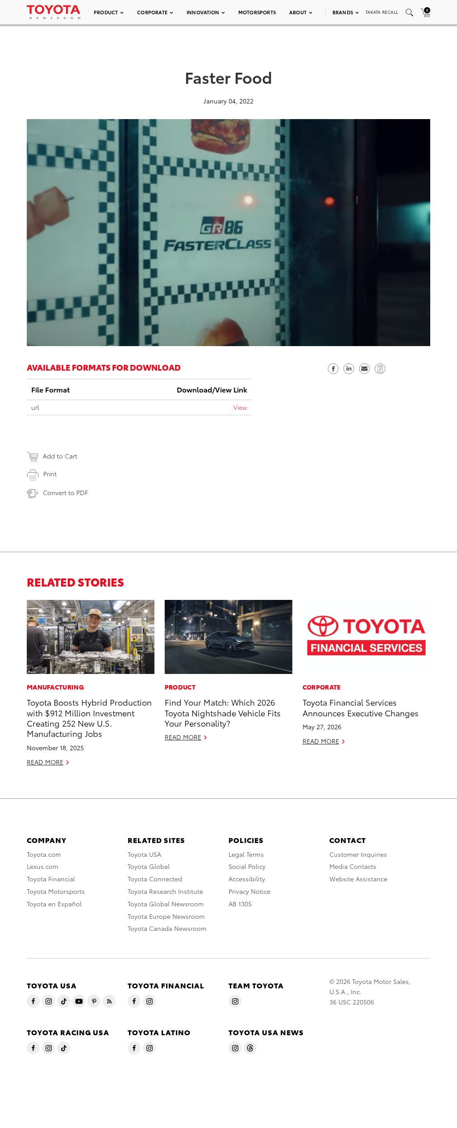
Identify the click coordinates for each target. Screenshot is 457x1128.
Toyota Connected (155, 878)
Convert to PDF (65, 492)
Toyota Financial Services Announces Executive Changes (361, 707)
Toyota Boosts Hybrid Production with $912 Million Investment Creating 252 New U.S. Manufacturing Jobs (89, 717)
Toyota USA (144, 854)
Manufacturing (55, 686)
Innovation (203, 12)
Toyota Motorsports (56, 891)
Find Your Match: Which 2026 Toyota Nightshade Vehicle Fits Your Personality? (223, 712)
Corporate (152, 12)
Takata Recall (382, 11)
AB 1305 (240, 903)
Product (106, 12)
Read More (45, 761)
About (298, 12)
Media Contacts (352, 866)
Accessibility (246, 878)
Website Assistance (358, 878)
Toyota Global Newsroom (166, 903)
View (240, 407)
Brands (342, 12)
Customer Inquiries (358, 854)
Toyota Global (149, 866)
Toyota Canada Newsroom (167, 928)
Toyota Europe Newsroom (166, 916)
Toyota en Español (54, 903)
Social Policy (247, 866)
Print (50, 473)
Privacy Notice (249, 891)
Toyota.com (44, 854)
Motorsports (257, 12)
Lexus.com (42, 866)
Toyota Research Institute (165, 891)
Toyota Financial (51, 878)
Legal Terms (246, 854)
